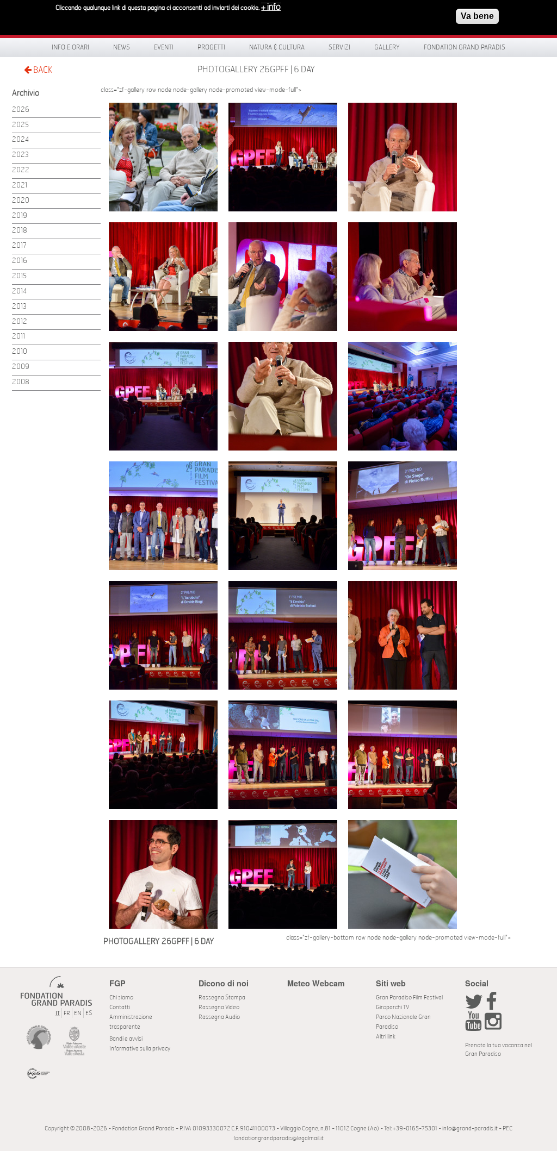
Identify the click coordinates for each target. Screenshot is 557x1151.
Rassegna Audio (219, 1017)
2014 (19, 291)
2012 (19, 322)
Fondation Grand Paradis (464, 47)
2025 (20, 125)
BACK (42, 70)
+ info (271, 7)
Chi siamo (121, 997)
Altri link (385, 1037)
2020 (20, 200)
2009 (20, 367)
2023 (20, 155)
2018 (19, 230)
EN (78, 1013)
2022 (20, 170)
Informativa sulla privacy (139, 1049)
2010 (19, 351)
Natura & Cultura (277, 47)
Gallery (387, 47)
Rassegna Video (219, 1007)
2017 (19, 245)
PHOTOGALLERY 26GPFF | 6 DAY (256, 69)
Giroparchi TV (392, 1007)
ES (88, 1013)
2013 (19, 306)
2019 (19, 216)
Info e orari (70, 47)
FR (67, 1013)
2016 (19, 261)
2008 (20, 382)
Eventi (164, 47)
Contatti (119, 1007)
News (121, 47)
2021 (19, 185)
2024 (20, 139)
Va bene (477, 16)
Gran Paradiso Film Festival (409, 997)
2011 (18, 336)
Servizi (339, 47)
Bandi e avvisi (126, 1039)
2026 (20, 110)
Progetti (211, 47)
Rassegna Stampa (222, 997)
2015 (19, 276)
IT (57, 1013)
